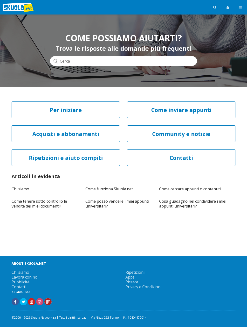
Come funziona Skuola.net (109, 189)
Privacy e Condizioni (143, 286)
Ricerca (131, 282)
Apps (130, 277)
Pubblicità (20, 282)
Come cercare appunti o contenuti (190, 189)
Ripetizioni (134, 272)
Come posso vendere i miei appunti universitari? (117, 204)
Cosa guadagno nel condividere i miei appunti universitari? (192, 204)
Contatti (19, 286)
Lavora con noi (25, 277)
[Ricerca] (214, 7)
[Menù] (240, 7)
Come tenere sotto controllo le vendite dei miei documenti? (39, 204)
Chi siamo (20, 189)
